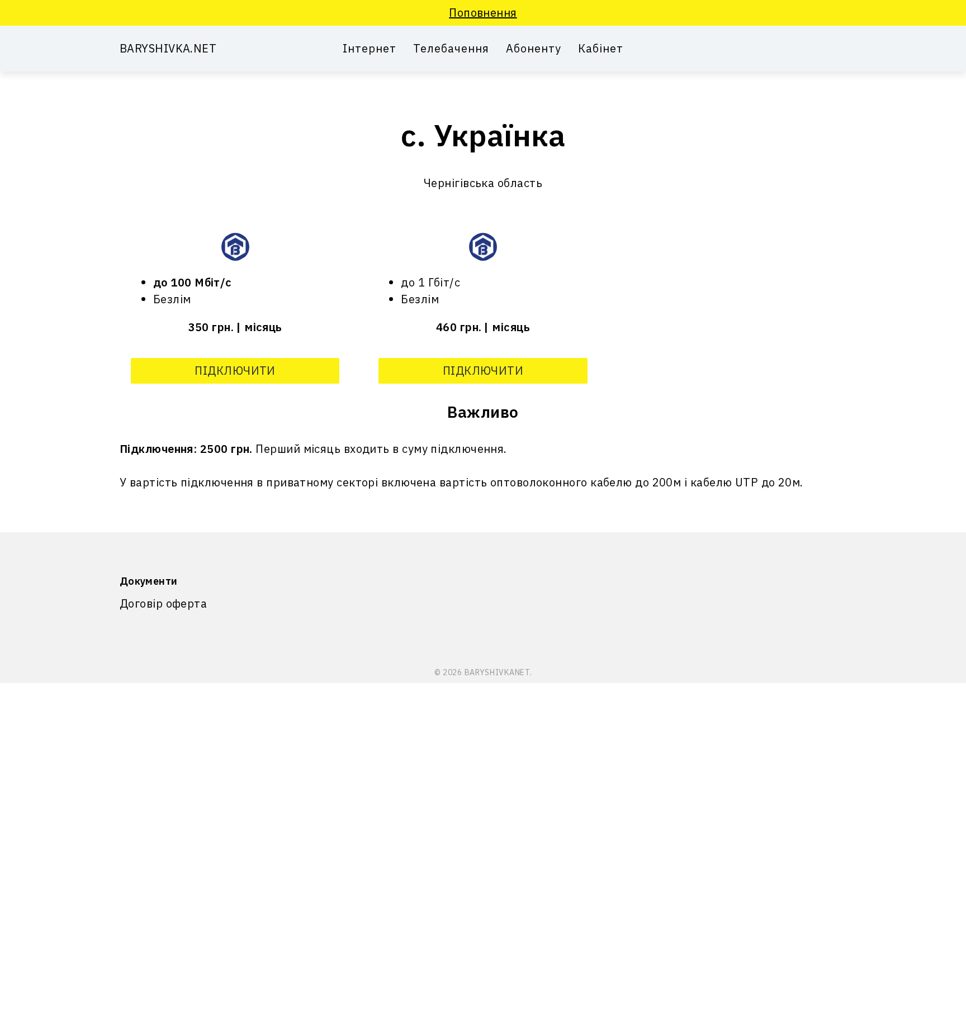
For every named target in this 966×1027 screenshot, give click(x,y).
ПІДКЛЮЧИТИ (235, 370)
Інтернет (369, 48)
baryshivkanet (497, 672)
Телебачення (451, 48)
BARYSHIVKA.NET (168, 48)
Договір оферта (163, 603)
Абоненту (533, 48)
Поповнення (483, 12)
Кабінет (600, 48)
